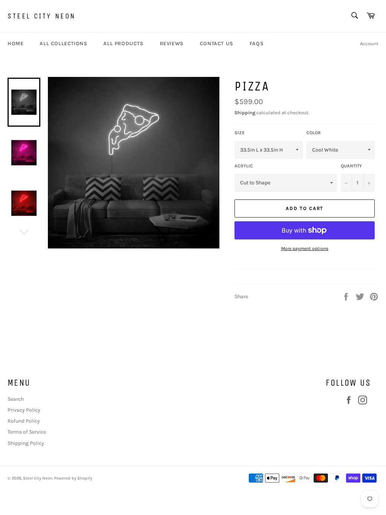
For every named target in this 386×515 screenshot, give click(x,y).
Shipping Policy (26, 443)
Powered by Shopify (73, 478)
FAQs (256, 43)
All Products (123, 43)
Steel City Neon (42, 16)
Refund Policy (24, 421)
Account (369, 43)
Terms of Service (27, 432)
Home (15, 43)
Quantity (351, 166)
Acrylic (243, 166)
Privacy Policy (24, 410)
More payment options (304, 248)
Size (239, 132)
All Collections (63, 43)
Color (313, 132)
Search (16, 399)
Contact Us (216, 43)
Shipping (244, 112)
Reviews (172, 43)
